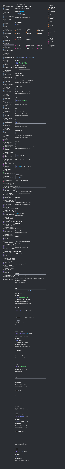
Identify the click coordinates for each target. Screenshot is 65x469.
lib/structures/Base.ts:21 (23, 427)
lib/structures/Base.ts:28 (23, 444)
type (18, 213)
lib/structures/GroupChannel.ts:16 (24, 82)
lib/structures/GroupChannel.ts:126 (25, 359)
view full (22, 11)
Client (20, 63)
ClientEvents (24, 63)
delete (24, 282)
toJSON (23, 371)
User (20, 177)
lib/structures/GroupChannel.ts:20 (24, 115)
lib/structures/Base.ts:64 (23, 386)
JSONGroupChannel (23, 366)
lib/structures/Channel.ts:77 (23, 247)
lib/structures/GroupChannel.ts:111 (24, 326)
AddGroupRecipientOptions (25, 263)
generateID (25, 425)
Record (20, 166)
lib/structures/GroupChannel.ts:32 (24, 193)
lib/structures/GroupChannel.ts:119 (25, 346)
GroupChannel (22, 4)
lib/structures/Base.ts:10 (23, 126)
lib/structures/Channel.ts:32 (23, 409)
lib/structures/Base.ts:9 (23, 104)
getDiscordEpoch (26, 460)
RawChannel (21, 403)
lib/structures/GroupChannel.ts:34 (24, 204)
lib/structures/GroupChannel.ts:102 (25, 303)
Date (23, 225)
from (24, 408)
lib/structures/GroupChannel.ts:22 (24, 137)
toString (24, 384)
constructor (24, 67)
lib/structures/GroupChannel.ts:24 (24, 148)
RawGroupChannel (22, 62)
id (23, 124)
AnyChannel (23, 398)
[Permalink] (22, 55)
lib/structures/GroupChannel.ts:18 (24, 93)
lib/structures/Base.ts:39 (23, 232)
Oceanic (3, 1)
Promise (26, 256)
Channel (19, 13)
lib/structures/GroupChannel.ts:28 (24, 170)
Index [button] (17, 20)
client (24, 102)
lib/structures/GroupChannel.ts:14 (24, 17)
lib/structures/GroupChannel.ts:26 (24, 159)
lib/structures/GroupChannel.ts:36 (24, 69)
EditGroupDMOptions (24, 297)
